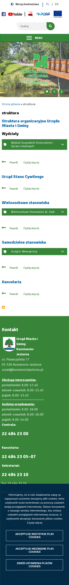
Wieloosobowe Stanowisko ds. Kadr (33, 212)
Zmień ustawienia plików (34, 565)
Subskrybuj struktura (3, 307)
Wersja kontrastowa (27, 4)
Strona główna (11, 104)
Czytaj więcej (34, 522)
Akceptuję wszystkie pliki (34, 536)
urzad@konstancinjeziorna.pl (22, 370)
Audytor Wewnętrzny (24, 251)
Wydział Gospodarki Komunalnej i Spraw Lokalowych (32, 144)
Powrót (14, 162)
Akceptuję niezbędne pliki (34, 550)
